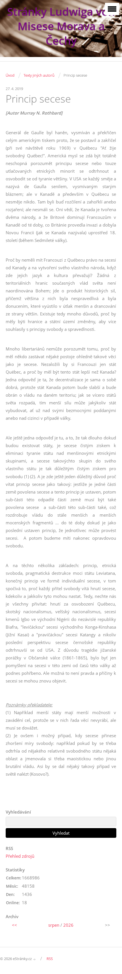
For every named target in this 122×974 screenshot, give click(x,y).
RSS (50, 958)
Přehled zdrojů (20, 856)
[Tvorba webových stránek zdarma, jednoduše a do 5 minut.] (35, 959)
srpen (53, 925)
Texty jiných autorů (39, 75)
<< (14, 925)
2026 (68, 925)
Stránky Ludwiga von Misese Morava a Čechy (61, 26)
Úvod (10, 75)
